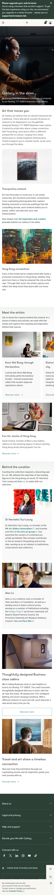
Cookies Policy (15, 891)
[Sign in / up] (50, 22)
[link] (27, 651)
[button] (14, 394)
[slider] (3, 425)
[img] (51, 3)
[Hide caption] (46, 428)
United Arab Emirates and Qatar (22, 867)
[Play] (27, 416)
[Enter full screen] (49, 428)
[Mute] (7, 428)
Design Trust (15, 611)
